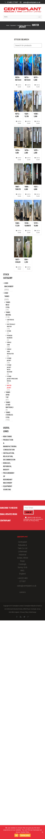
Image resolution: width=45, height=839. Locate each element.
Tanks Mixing (27, 25)
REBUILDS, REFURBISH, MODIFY (7, 466)
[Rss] (20, 617)
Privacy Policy (24, 612)
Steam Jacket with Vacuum (9, 368)
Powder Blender (9, 336)
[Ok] (42, 832)
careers (22, 592)
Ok (16, 835)
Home (7, 25)
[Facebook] (17, 617)
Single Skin (9, 343)
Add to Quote (19, 86)
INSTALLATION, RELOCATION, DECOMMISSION (9, 456)
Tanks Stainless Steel (9, 414)
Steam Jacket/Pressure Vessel (12, 378)
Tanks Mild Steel (8, 304)
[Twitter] (24, 617)
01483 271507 (12, 2)
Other (9, 331)
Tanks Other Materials (9, 404)
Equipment (13, 25)
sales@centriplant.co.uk (31, 2)
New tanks (7, 436)
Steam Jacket (9, 359)
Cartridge (10, 320)
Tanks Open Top (8, 394)
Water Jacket (9, 386)
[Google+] (28, 617)
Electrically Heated (11, 325)
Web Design (32, 612)
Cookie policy (25, 835)
